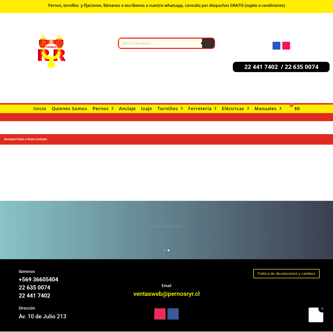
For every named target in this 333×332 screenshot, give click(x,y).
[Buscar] (208, 43)
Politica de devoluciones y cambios (286, 273)
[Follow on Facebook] (276, 46)
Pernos (101, 109)
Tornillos (167, 109)
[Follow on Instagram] (286, 46)
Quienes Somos (69, 109)
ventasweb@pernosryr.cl (166, 293)
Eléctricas (233, 109)
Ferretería (200, 109)
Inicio (39, 109)
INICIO (166, 239)
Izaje (146, 109)
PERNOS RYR (166, 224)
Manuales (266, 109)
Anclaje (127, 109)
